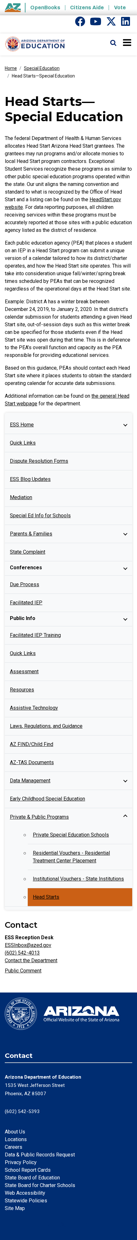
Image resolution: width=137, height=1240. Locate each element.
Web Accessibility (25, 1193)
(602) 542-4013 (22, 953)
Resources (22, 690)
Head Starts (46, 897)
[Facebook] (80, 23)
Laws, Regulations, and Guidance (46, 726)
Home (11, 68)
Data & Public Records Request (40, 1155)
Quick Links (23, 443)
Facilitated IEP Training (35, 635)
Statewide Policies (26, 1201)
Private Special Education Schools (71, 835)
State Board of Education (32, 1178)
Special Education (42, 68)
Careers (13, 1147)
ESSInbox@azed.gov (28, 945)
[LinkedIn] (125, 23)
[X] (111, 23)
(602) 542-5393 (22, 1111)
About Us (15, 1132)
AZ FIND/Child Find (31, 744)
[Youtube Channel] (95, 23)
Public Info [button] (22, 618)
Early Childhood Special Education (47, 799)
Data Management (30, 781)
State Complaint (27, 552)
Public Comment (23, 971)
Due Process (24, 584)
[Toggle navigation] (127, 42)
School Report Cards (28, 1170)
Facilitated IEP (26, 603)
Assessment (24, 671)
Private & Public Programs (39, 817)
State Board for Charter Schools (40, 1185)
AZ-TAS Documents (32, 762)
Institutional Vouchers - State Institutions (78, 879)
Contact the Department (31, 960)
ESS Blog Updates (30, 479)
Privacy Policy (21, 1162)
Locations (16, 1139)
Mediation (21, 497)
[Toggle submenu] (125, 425)
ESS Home (22, 425)
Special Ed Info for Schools (40, 516)
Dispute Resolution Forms (39, 461)
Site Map (15, 1208)
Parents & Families (31, 534)
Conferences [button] (26, 568)
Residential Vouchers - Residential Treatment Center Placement (71, 857)
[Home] (32, 44)
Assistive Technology (34, 708)
